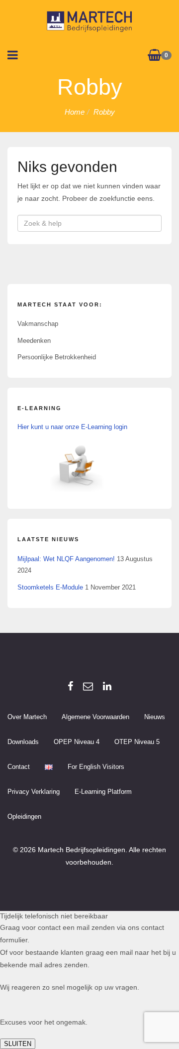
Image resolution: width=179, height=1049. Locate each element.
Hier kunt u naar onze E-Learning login (72, 427)
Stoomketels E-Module (50, 587)
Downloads (23, 742)
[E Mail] (88, 686)
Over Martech (27, 717)
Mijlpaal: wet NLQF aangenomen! (66, 559)
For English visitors (96, 766)
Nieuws (154, 717)
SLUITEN (17, 1044)
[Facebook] (70, 686)
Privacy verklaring (33, 791)
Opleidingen (24, 816)
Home (75, 112)
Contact (18, 766)
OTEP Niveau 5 (137, 742)
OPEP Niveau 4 (76, 742)
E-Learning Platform (103, 791)
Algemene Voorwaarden (95, 717)
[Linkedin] (107, 686)
